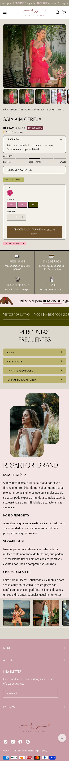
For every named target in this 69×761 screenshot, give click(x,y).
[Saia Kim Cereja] (10, 96)
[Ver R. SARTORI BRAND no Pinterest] (27, 741)
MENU (7, 648)
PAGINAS (9, 707)
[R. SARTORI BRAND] (34, 12)
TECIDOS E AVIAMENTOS (19, 170)
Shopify (44, 750)
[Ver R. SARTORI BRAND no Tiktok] (13, 741)
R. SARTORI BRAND (18, 750)
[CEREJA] (10, 193)
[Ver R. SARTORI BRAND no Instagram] (5, 741)
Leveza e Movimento (32, 110)
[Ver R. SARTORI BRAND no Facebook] (20, 741)
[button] (57, 12)
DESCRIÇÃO (13, 139)
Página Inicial (10, 110)
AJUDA (7, 660)
